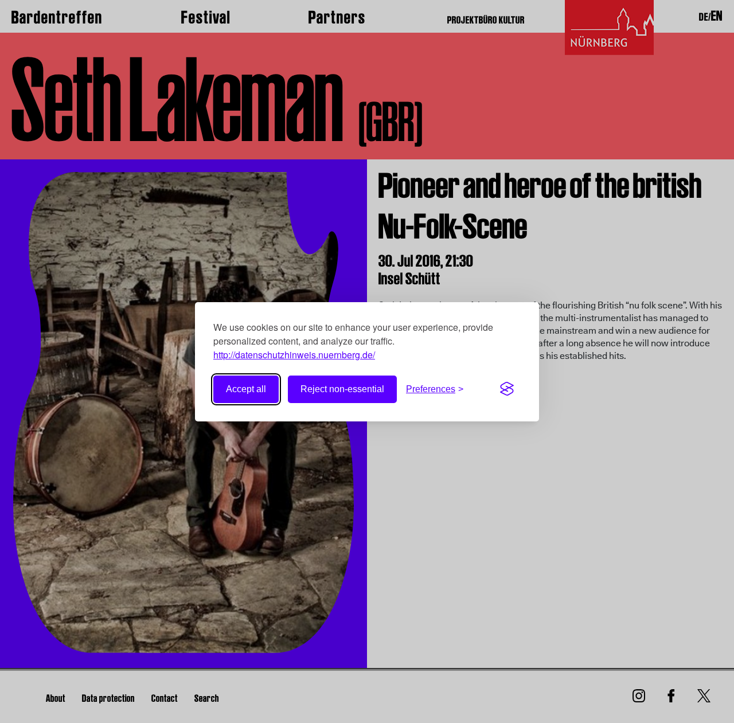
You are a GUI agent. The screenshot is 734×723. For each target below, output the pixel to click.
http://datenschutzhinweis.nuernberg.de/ (294, 354)
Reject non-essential (342, 389)
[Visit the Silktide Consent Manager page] (507, 389)
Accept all (246, 389)
